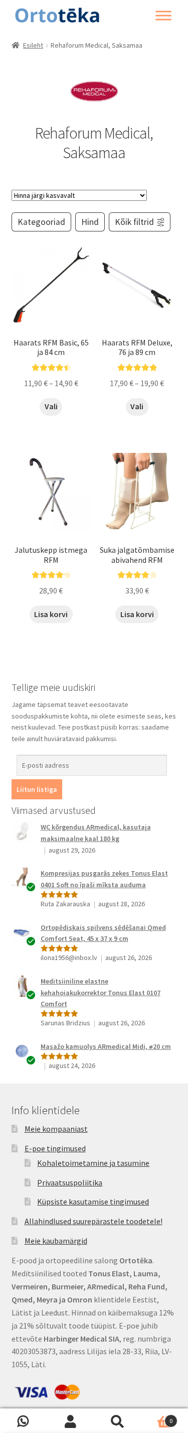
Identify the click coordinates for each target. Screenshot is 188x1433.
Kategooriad (41, 221)
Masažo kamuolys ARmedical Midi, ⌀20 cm (106, 1046)
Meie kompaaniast (56, 1129)
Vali (51, 406)
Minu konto (70, 1421)
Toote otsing (117, 1421)
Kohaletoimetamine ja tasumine (93, 1163)
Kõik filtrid (134, 221)
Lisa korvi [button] (51, 614)
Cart (156, 1417)
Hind (90, 221)
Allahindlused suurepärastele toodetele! (93, 1221)
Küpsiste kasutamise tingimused (93, 1202)
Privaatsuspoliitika (69, 1182)
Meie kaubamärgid (56, 1241)
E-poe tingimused (55, 1148)
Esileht (33, 45)
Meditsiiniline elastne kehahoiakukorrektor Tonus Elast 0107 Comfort (100, 992)
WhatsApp (23, 1421)
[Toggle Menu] (163, 16)
